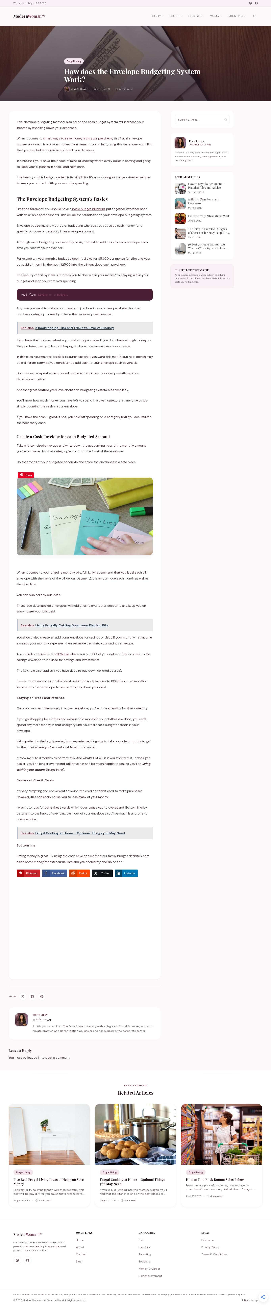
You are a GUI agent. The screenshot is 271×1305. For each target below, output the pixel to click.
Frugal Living (74, 61)
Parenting (235, 16)
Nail (141, 1240)
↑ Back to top (249, 1300)
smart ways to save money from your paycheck (77, 138)
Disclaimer (208, 1240)
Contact (81, 1254)
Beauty (156, 16)
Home (80, 1240)
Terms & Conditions (214, 1254)
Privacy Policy (210, 1247)
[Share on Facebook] (32, 996)
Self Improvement (150, 1276)
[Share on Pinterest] (42, 996)
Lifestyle (194, 16)
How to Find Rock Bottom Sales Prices (215, 1179)
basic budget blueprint (88, 209)
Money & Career (149, 1268)
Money (214, 16)
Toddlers (144, 1261)
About (80, 1247)
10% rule (63, 654)
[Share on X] (23, 996)
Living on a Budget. (53, 294)
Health (175, 16)
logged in (33, 1057)
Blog (79, 1261)
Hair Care (145, 1247)
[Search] (254, 16)
